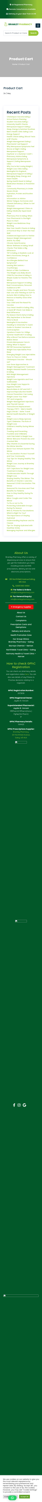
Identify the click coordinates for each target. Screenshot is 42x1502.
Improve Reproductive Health (19, 392)
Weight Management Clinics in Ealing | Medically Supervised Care (19, 211)
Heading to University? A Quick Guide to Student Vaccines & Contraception (20, 327)
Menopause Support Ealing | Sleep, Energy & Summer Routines (21, 128)
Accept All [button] (24, 1497)
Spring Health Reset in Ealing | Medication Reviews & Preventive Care (20, 183)
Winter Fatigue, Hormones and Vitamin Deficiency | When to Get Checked (21, 203)
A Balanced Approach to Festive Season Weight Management (20, 236)
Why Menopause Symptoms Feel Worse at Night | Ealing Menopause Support (20, 149)
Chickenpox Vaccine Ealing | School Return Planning (18, 118)
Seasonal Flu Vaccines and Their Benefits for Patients (20, 489)
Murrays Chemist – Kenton (21, 645)
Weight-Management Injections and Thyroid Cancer (20, 402)
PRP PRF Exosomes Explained (18, 347)
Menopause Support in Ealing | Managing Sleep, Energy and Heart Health (19, 176)
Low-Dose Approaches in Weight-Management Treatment (21, 365)
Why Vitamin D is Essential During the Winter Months (21, 445)
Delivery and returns (21, 631)
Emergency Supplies (21, 607)
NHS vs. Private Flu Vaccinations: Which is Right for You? (20, 511)
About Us (21, 612)
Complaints (21, 620)
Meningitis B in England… (17, 171)
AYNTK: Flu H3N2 (13, 240)
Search (33, 33)
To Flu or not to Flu (15, 503)
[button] (12, 1498)
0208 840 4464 (22, 586)
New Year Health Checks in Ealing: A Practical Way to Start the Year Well (21, 230)
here (27, 674)
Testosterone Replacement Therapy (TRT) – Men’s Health (19, 407)
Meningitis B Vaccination (17, 322)
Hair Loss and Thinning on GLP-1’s (21, 292)
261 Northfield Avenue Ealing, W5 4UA (22, 580)
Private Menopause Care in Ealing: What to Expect (18, 343)
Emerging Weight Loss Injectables (21, 354)
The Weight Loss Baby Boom (19, 273)
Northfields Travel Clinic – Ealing (21, 649)
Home (14, 64)
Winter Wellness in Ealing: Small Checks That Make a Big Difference (20, 248)
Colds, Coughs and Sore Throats (21, 290)
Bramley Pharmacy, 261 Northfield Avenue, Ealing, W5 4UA (21, 735)
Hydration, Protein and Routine (20, 193)
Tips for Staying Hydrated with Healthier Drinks (20, 526)
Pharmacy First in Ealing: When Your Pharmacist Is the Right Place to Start (19, 218)
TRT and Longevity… (15, 399)
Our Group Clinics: (21, 639)
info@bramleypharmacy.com (22, 592)
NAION (9, 196)
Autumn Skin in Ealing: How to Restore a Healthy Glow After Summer (19, 297)
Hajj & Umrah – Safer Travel (18, 411)
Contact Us (21, 616)
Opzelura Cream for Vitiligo (18, 332)
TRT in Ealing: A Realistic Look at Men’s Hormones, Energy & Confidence (20, 255)
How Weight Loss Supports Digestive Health (18, 385)
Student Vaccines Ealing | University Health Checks (17, 123)
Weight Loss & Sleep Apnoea (19, 419)
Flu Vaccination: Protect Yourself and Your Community (20, 454)
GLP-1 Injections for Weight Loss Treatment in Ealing (20, 469)
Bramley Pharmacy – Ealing (21, 642)
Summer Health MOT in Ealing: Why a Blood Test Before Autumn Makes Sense (21, 337)
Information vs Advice (16, 198)
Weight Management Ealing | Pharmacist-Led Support (19, 142)
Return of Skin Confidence (18, 270)
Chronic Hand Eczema (16, 243)
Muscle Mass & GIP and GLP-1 (19, 389)
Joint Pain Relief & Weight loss (19, 436)
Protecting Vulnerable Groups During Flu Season (19, 506)
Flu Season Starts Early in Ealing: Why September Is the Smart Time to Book (20, 317)
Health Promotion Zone (21, 635)
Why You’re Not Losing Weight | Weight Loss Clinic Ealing (20, 167)
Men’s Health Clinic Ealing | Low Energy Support (20, 132)
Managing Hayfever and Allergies (21, 530)
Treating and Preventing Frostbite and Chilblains (17, 432)
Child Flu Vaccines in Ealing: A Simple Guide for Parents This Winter (19, 277)
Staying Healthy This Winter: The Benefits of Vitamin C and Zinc (20, 479)
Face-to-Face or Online (17, 357)
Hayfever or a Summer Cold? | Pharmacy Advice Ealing (19, 155)
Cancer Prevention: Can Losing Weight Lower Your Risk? (20, 395)
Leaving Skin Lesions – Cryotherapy (16, 266)
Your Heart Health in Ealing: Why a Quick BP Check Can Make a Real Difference (20, 310)
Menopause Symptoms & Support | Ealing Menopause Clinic (19, 161)
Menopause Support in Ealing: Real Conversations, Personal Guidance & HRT (19, 285)
